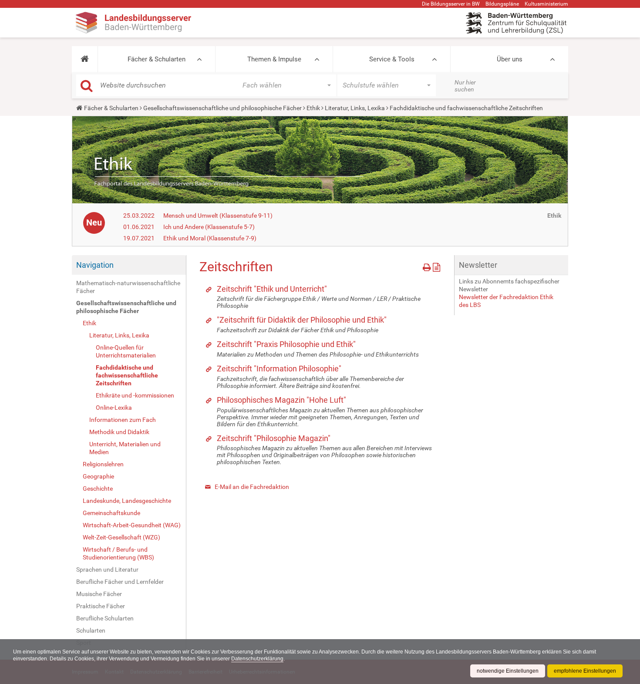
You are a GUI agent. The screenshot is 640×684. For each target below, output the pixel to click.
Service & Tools (391, 59)
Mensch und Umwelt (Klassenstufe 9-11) (218, 215)
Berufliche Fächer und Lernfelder (120, 581)
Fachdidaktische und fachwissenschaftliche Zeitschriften (127, 375)
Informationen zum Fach (122, 419)
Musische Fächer (99, 593)
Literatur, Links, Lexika (355, 107)
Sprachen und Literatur (107, 569)
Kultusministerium (546, 4)
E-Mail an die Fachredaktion (252, 486)
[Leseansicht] (436, 265)
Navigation (95, 265)
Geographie (98, 476)
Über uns (509, 59)
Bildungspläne (502, 4)
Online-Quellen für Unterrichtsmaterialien (126, 351)
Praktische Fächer (100, 606)
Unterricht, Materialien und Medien (125, 448)
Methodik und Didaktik (119, 431)
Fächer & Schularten (156, 59)
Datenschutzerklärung (257, 659)
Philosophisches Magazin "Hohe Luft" (281, 399)
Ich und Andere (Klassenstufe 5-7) (209, 226)
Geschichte (98, 488)
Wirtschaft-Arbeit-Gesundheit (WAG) (132, 525)
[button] (85, 59)
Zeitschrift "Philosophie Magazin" (273, 438)
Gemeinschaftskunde (111, 512)
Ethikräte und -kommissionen (135, 395)
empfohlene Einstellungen (585, 671)
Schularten (90, 630)
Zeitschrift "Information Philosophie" (279, 368)
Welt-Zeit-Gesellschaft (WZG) (121, 537)
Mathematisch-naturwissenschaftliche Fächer (128, 287)
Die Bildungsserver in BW (451, 4)
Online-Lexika (114, 407)
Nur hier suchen (465, 86)
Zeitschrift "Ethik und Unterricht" (272, 288)
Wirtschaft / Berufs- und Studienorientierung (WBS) (118, 553)
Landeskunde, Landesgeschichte (127, 500)
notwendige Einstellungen (508, 671)
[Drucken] (428, 265)
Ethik (313, 107)
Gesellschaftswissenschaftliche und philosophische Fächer (222, 107)
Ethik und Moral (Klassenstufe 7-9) (209, 238)
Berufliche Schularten (105, 618)
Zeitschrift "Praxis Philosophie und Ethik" (286, 344)
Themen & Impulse (274, 59)
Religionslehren (103, 464)
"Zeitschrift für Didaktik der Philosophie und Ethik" (302, 319)
